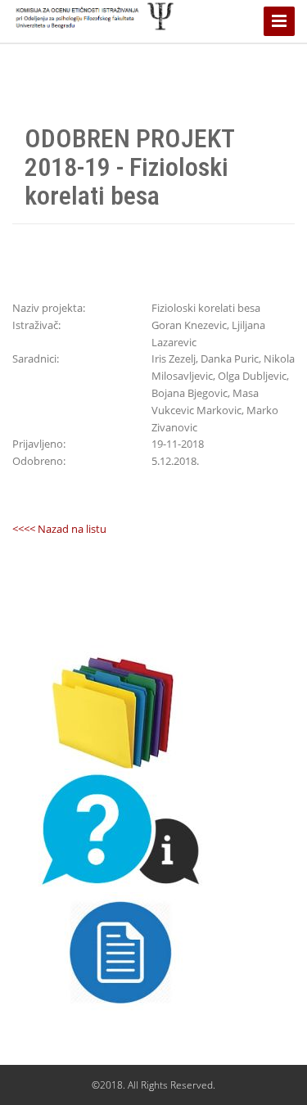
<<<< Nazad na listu (59, 528)
